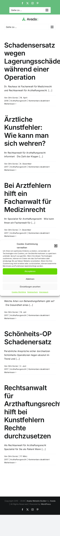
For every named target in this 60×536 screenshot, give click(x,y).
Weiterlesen (9, 104)
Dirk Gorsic (13, 97)
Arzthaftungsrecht (18, 101)
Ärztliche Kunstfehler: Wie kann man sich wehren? (26, 131)
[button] (55, 245)
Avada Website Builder (37, 501)
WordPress (46, 504)
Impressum (43, 292)
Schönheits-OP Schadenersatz (28, 338)
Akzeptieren (30, 271)
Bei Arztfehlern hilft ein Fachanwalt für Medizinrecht (27, 197)
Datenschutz (32, 292)
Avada (52, 501)
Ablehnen (30, 279)
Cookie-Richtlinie (19, 292)
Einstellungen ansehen (30, 286)
